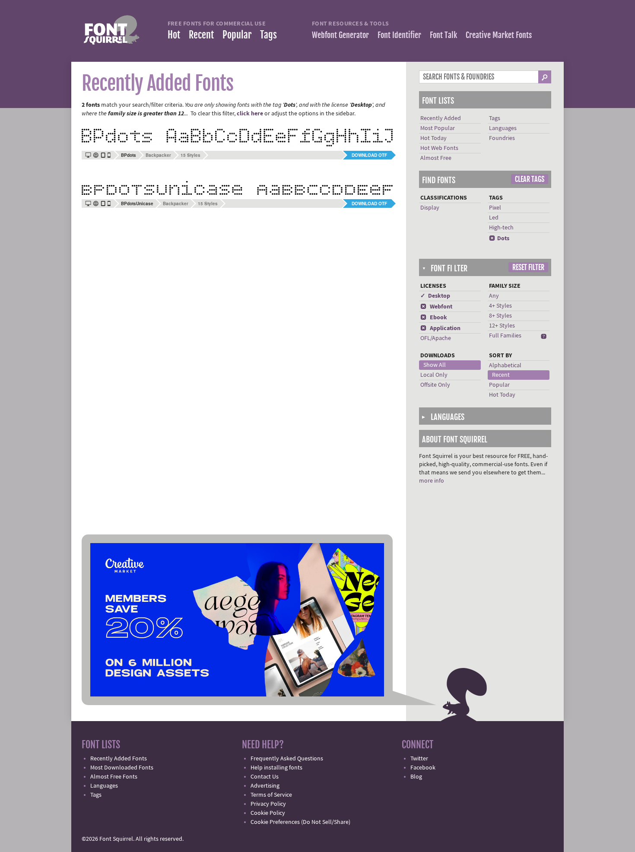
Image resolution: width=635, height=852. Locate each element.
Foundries (502, 138)
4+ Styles (500, 306)
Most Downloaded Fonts (121, 768)
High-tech (501, 228)
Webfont (436, 306)
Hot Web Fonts (439, 148)
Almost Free (435, 158)
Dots (499, 238)
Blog (416, 777)
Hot (174, 35)
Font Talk (443, 35)
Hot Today (433, 138)
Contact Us (265, 777)
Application (440, 328)
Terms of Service (271, 795)
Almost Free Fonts (113, 777)
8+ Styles (500, 316)
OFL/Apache (435, 338)
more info (431, 481)
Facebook (422, 768)
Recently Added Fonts (118, 759)
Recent (201, 35)
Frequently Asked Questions (287, 759)
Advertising (265, 786)
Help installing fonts (276, 768)
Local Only (434, 375)
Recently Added (440, 118)
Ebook (433, 317)
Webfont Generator (340, 35)
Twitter (419, 759)
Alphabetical (505, 365)
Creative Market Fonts (499, 35)
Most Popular (437, 128)
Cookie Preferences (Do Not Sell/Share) (300, 822)
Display (429, 208)
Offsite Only (435, 385)
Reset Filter (528, 267)
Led (493, 218)
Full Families (505, 336)
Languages (503, 128)
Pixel (495, 208)
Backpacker (158, 155)
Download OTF (369, 155)
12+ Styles (502, 326)
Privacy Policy (268, 804)
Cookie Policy (268, 813)
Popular (236, 35)
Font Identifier (399, 35)
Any (494, 296)
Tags (268, 35)
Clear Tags (529, 179)
